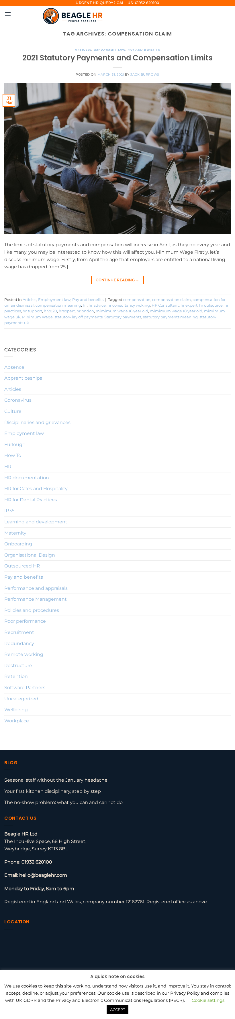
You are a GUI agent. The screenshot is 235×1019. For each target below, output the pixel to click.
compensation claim (171, 299)
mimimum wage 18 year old (176, 311)
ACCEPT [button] (117, 1009)
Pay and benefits (144, 49)
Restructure (18, 665)
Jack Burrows (144, 74)
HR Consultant (165, 305)
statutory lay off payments (78, 317)
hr (85, 305)
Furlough (15, 444)
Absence (14, 367)
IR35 (9, 510)
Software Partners (24, 687)
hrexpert (67, 311)
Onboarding (18, 544)
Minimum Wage (37, 317)
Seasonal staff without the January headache (55, 780)
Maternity (15, 533)
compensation (136, 299)
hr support (32, 311)
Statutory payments (122, 317)
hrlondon (85, 311)
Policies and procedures (31, 610)
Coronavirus (18, 400)
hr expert (189, 305)
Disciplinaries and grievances (37, 422)
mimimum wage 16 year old (122, 311)
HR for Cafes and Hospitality (36, 488)
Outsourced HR (22, 566)
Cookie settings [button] (208, 1000)
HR (7, 466)
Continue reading (117, 280)
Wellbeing (16, 709)
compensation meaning (58, 305)
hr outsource (211, 305)
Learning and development (35, 522)
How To (12, 455)
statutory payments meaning (170, 317)
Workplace (16, 721)
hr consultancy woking (128, 305)
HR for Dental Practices (30, 499)
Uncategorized (21, 698)
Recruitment (19, 632)
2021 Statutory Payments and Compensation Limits (117, 58)
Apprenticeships (23, 378)
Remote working (23, 654)
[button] (7, 14)
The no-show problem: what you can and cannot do (63, 802)
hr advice (97, 305)
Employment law (109, 49)
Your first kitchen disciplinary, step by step (52, 791)
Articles (83, 49)
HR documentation (26, 477)
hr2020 (50, 311)
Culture (12, 411)
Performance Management (35, 599)
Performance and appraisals (36, 588)
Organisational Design (29, 555)
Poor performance (25, 621)
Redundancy (19, 643)
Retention (16, 676)
